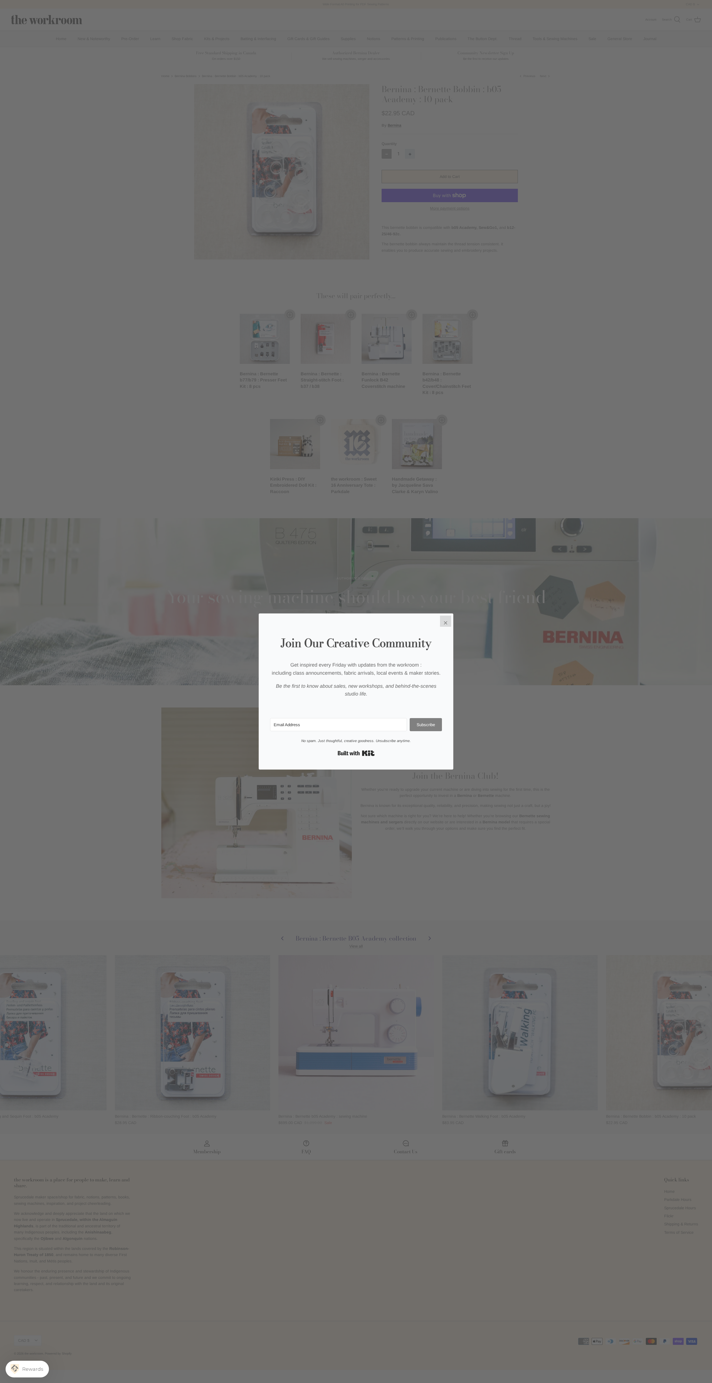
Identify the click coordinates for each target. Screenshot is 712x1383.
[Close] (445, 621)
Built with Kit (356, 753)
